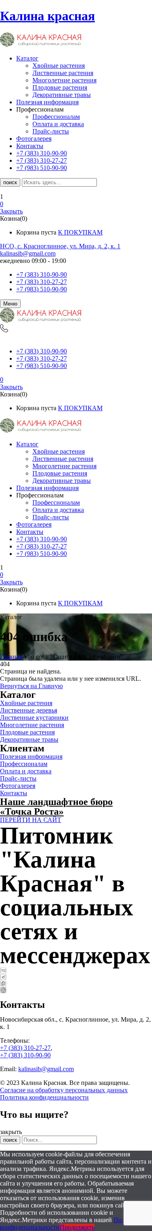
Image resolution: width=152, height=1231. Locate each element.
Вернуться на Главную (31, 685)
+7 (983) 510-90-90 (41, 289)
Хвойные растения (58, 65)
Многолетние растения (64, 80)
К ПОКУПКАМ (80, 232)
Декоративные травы (61, 94)
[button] (76, 204)
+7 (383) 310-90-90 (41, 274)
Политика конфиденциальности (44, 1097)
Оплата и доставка (58, 124)
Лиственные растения (62, 72)
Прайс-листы (50, 131)
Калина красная (47, 16)
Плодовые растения (59, 87)
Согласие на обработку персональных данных (64, 1090)
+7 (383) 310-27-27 (41, 281)
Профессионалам (56, 116)
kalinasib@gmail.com (28, 253)
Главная (11, 656)
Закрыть (11, 211)
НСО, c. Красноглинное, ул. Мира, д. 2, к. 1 (60, 246)
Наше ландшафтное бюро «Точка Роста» (56, 806)
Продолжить (77, 1227)
